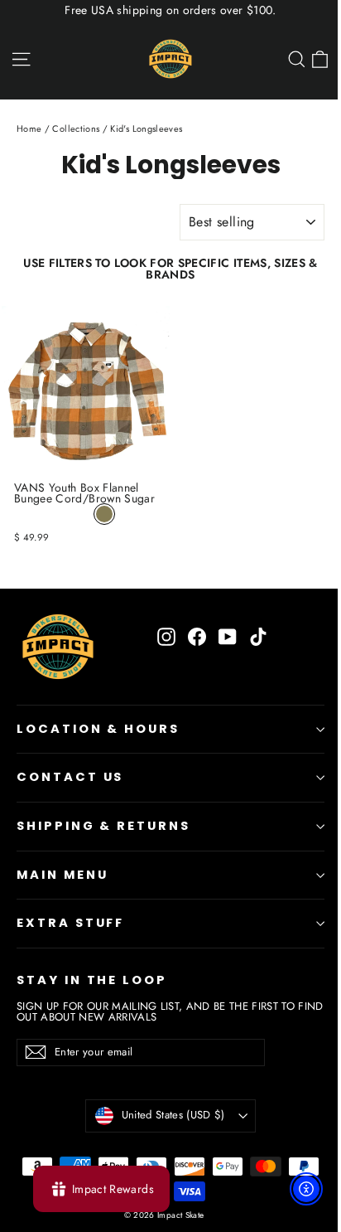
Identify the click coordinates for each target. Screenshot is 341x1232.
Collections (75, 128)
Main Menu (62, 874)
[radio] (104, 514)
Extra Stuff (70, 922)
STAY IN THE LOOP (92, 980)
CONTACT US (70, 777)
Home (29, 128)
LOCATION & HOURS (98, 728)
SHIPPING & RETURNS (103, 825)
